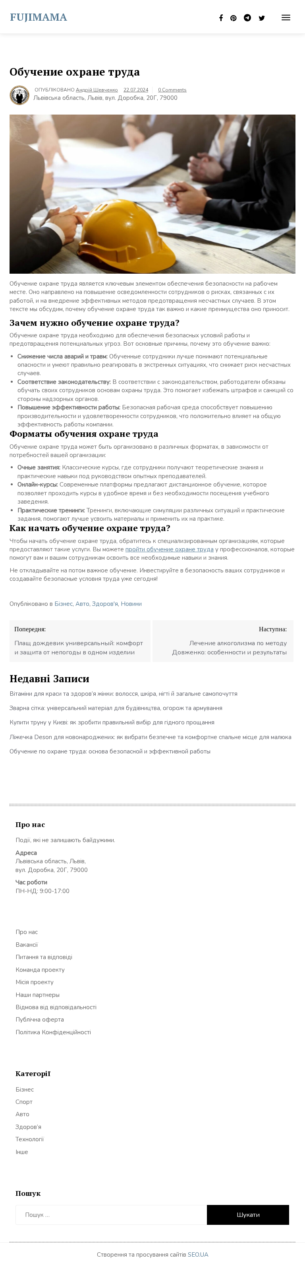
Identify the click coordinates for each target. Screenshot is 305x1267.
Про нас (26, 932)
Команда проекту (40, 970)
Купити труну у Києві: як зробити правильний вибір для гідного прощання (112, 722)
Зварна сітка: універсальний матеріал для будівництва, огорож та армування (116, 708)
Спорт (24, 1102)
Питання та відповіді (43, 957)
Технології (29, 1139)
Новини (131, 604)
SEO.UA (198, 1255)
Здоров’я (28, 1127)
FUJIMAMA (38, 16)
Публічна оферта (39, 1020)
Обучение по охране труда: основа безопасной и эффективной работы (110, 751)
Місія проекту (34, 982)
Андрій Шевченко (97, 90)
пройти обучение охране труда (169, 549)
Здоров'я (105, 604)
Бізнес (63, 604)
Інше (21, 1152)
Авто (82, 604)
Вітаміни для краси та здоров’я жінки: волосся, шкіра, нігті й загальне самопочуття (123, 694)
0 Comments (172, 90)
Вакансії (26, 945)
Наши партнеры (37, 995)
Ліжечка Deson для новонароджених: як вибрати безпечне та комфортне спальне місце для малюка (150, 737)
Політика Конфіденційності (53, 1032)
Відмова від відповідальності (56, 1007)
